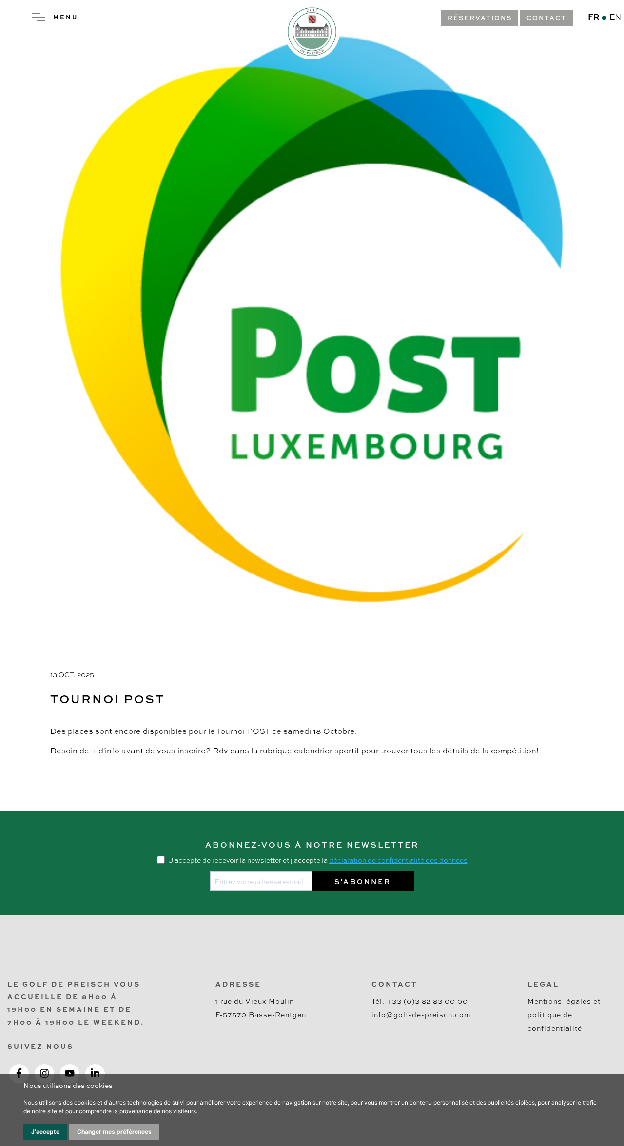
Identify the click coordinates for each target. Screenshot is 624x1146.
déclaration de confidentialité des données (398, 860)
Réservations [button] (480, 17)
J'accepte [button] (45, 1131)
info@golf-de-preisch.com (420, 1014)
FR (593, 16)
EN (615, 16)
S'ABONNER (362, 881)
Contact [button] (546, 17)
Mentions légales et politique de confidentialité (564, 1014)
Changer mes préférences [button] (114, 1131)
